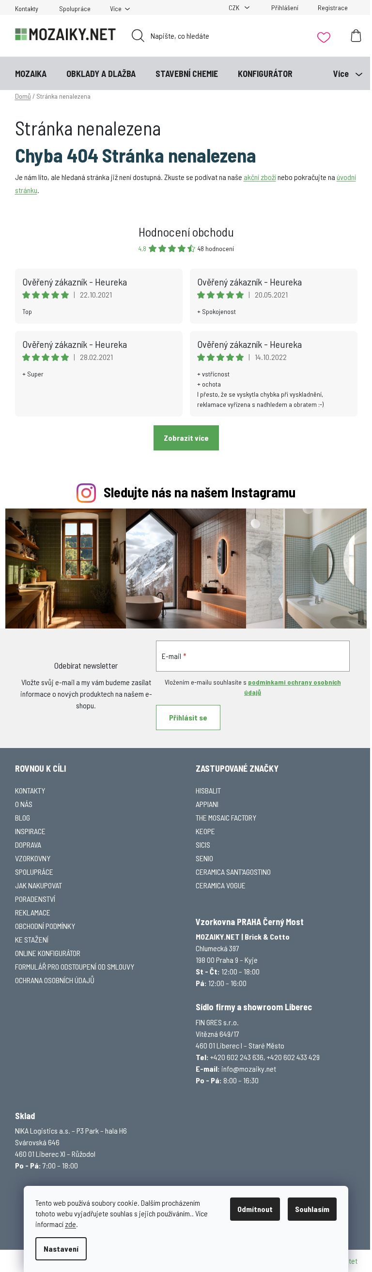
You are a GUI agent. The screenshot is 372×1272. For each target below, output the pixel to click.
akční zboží (260, 176)
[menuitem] (30, 73)
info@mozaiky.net (248, 1068)
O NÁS (23, 803)
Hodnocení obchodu (186, 231)
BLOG (22, 817)
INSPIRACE (30, 831)
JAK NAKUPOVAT (38, 885)
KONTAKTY (30, 790)
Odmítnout (255, 1208)
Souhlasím (312, 1208)
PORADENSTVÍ (35, 898)
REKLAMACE (32, 912)
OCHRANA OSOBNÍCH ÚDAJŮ (54, 980)
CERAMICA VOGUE (221, 885)
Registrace (333, 7)
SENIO (204, 858)
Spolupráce (75, 8)
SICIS (203, 844)
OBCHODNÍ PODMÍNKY (45, 925)
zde (70, 1223)
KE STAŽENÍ (31, 939)
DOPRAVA (28, 844)
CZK (235, 7)
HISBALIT (208, 790)
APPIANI (207, 803)
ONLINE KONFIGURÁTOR (47, 953)
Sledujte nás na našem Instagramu (199, 491)
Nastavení (61, 1248)
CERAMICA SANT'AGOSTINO (233, 871)
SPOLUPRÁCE (34, 871)
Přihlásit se (188, 717)
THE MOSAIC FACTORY (226, 817)
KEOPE (205, 831)
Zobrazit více (186, 437)
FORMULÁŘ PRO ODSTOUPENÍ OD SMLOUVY (74, 966)
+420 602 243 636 (237, 1057)
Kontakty (26, 8)
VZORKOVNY (32, 858)
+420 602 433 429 (293, 1057)
